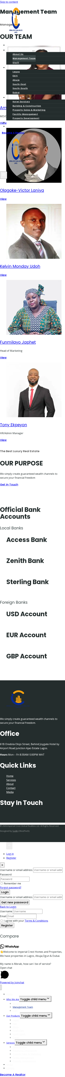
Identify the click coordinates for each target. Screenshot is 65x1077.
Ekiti (15, 75)
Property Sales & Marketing (29, 110)
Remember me (12, 883)
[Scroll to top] (3, 846)
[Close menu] (1, 987)
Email (3, 916)
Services (11, 780)
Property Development (26, 118)
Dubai (16, 1037)
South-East (19, 84)
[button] (32, 973)
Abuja (16, 80)
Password (6, 874)
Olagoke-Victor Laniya (22, 190)
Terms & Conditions (36, 920)
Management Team (24, 58)
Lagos (16, 71)
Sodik (15, 831)
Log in (10, 854)
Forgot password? (10, 887)
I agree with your (26, 920)
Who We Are (12, 999)
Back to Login (8, 907)
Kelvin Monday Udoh (20, 266)
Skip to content (9, 2)
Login (5, 892)
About (10, 784)
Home (9, 776)
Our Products (13, 1015)
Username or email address (16, 870)
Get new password (14, 902)
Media (10, 792)
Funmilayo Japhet (18, 342)
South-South (20, 88)
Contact (15, 126)
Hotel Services (21, 101)
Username (6, 911)
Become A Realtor (13, 132)
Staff (15, 1010)
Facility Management (25, 114)
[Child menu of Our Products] (35, 68)
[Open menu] (3, 175)
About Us (18, 54)
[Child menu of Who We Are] (33, 50)
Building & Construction (27, 106)
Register (11, 858)
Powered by (12, 982)
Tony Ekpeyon (13, 425)
